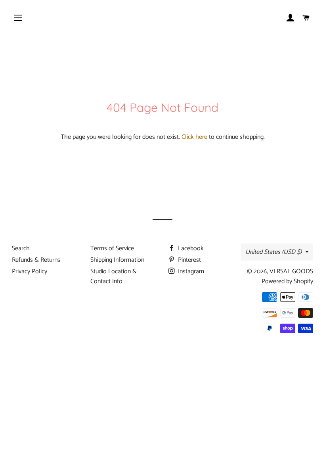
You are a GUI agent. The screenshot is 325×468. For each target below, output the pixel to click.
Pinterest (188, 260)
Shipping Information (117, 260)
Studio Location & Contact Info (113, 276)
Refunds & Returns (36, 260)
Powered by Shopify (287, 281)
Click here (194, 137)
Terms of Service (112, 248)
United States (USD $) (273, 252)
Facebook (190, 248)
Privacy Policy (29, 271)
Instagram (190, 271)
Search (21, 248)
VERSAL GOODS (291, 271)
